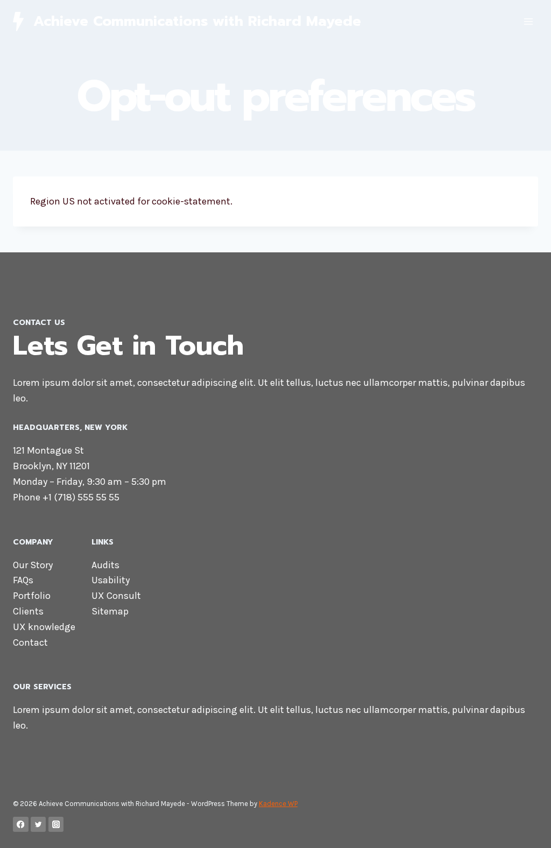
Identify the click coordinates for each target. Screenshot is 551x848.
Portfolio (32, 596)
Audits (105, 565)
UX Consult (116, 596)
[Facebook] (21, 824)
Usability (110, 580)
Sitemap (110, 611)
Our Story (33, 565)
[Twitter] (38, 824)
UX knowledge (44, 627)
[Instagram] (56, 824)
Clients (28, 611)
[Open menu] (528, 21)
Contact (30, 642)
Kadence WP (278, 804)
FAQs (23, 580)
